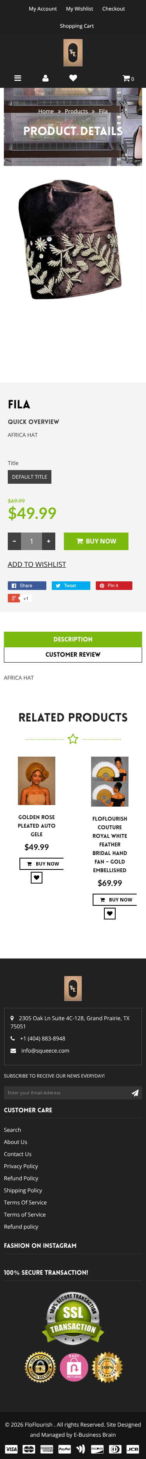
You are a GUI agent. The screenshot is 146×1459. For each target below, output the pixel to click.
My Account (43, 8)
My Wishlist (79, 8)
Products (76, 111)
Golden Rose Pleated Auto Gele (36, 826)
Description (72, 640)
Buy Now (101, 541)
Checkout (113, 8)
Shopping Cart (77, 25)
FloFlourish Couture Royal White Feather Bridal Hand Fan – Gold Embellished (109, 845)
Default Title (29, 476)
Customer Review (73, 655)
